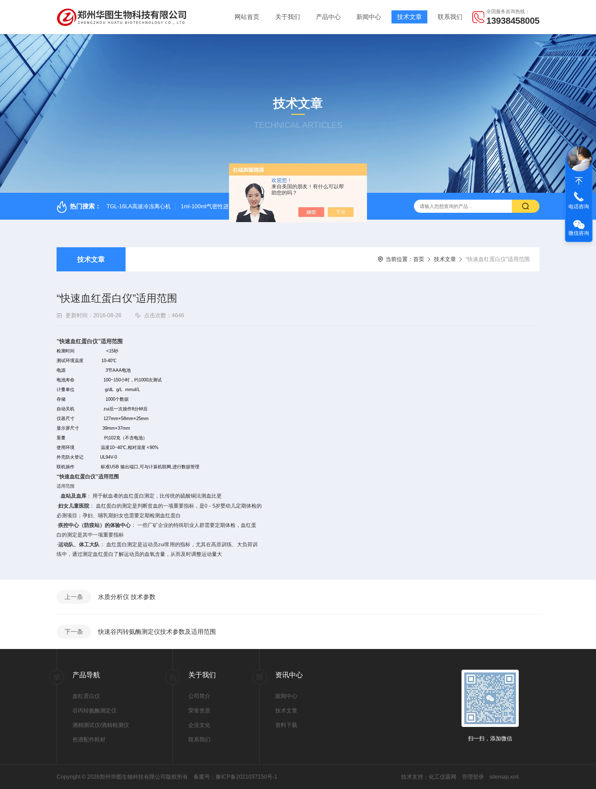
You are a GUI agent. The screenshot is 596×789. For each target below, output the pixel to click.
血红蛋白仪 (86, 696)
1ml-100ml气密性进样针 (210, 206)
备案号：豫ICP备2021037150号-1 (235, 777)
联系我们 (450, 16)
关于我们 (287, 16)
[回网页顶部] (579, 181)
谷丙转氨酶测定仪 (94, 710)
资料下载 (286, 725)
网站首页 (247, 16)
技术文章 (409, 16)
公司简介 (199, 696)
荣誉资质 (199, 710)
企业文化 (199, 725)
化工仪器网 (442, 777)
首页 (418, 259)
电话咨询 (578, 206)
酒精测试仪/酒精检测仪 (100, 725)
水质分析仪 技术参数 (127, 596)
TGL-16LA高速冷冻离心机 (139, 206)
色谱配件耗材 (89, 739)
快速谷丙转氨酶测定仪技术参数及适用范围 (157, 631)
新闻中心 (368, 16)
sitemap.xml (504, 777)
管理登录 (473, 777)
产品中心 (328, 16)
